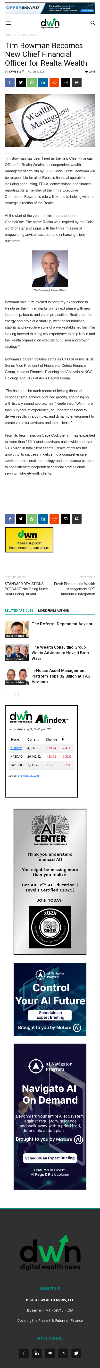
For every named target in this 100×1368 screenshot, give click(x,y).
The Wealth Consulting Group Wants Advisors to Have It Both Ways (60, 653)
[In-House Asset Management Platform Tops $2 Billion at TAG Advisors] (17, 676)
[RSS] (63, 1353)
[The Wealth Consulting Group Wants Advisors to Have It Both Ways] (17, 652)
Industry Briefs (28, 35)
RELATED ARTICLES (19, 610)
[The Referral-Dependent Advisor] (17, 629)
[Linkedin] (37, 1353)
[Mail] (50, 1353)
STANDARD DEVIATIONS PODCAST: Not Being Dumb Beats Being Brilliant (26, 589)
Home (9, 35)
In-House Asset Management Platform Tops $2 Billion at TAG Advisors (61, 676)
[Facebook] (24, 1353)
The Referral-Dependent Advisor (62, 623)
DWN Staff (16, 71)
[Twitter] (76, 1353)
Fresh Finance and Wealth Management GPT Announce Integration (74, 589)
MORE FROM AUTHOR (53, 610)
